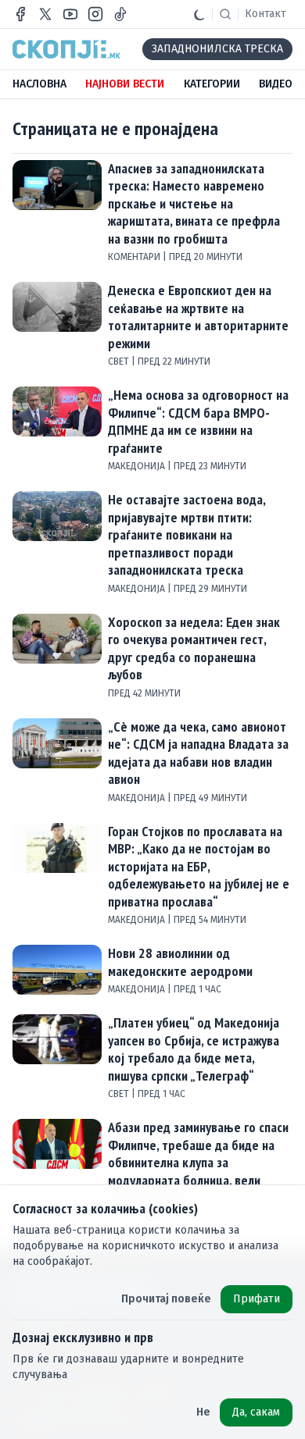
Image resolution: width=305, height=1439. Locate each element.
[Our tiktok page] (120, 14)
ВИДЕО (275, 84)
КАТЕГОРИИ (212, 84)
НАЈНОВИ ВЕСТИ (124, 84)
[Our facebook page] (20, 14)
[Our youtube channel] (70, 14)
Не (203, 1412)
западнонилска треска (217, 48)
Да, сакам (256, 1412)
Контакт (265, 13)
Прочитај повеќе (166, 1298)
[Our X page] (45, 14)
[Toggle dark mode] (199, 14)
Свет (119, 361)
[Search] (225, 14)
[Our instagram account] (95, 14)
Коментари (135, 256)
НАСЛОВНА (39, 84)
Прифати (256, 1298)
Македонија (137, 466)
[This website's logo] (66, 49)
